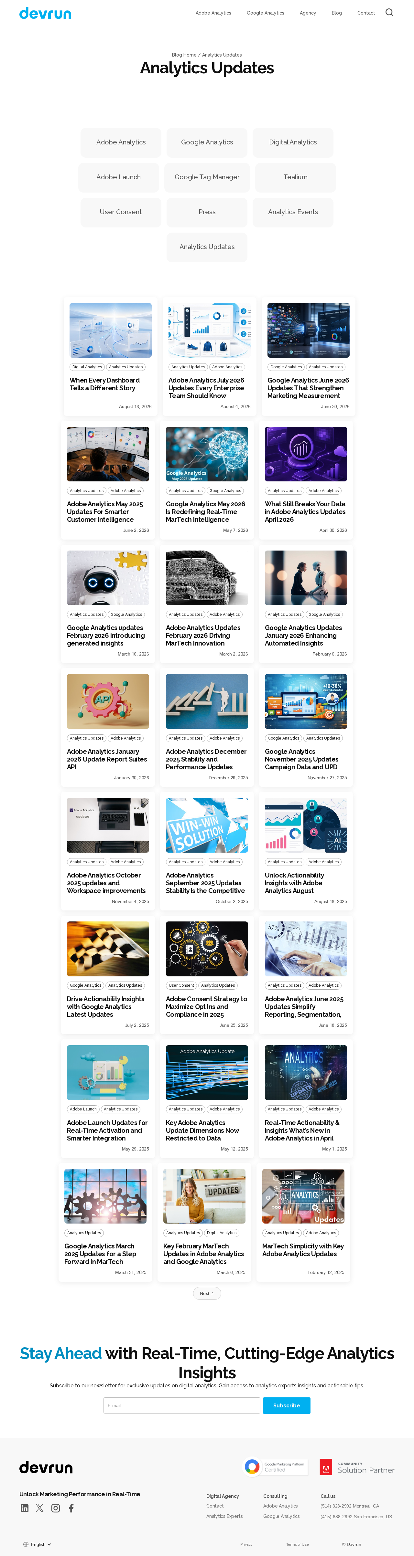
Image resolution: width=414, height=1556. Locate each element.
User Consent (121, 212)
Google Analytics (265, 13)
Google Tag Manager (207, 177)
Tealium (295, 177)
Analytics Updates (222, 55)
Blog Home (184, 55)
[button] (36, 1544)
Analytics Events (293, 212)
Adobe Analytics (213, 13)
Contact (366, 13)
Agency (308, 13)
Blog (337, 13)
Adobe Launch (118, 177)
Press (207, 212)
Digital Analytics (293, 142)
